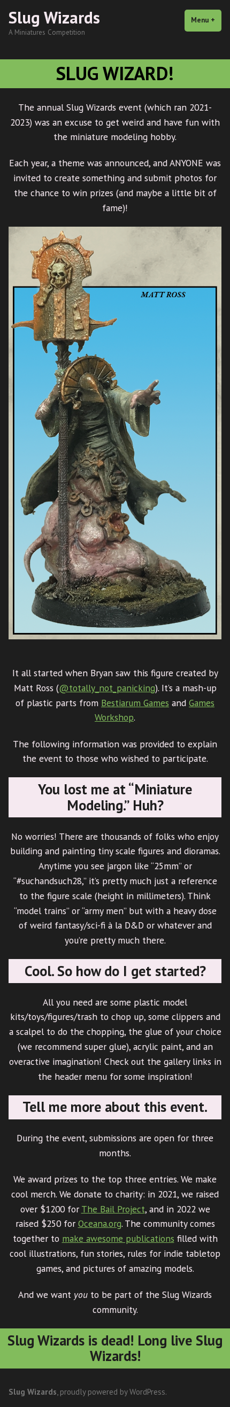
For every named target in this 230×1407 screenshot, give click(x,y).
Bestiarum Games (135, 703)
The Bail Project (113, 1209)
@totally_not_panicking (107, 688)
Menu (206, 20)
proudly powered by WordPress (112, 1392)
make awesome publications (118, 1238)
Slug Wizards (54, 17)
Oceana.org (99, 1223)
